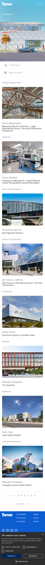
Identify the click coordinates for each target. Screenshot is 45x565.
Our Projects (21, 521)
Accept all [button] (11, 556)
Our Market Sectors (10, 37)
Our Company (21, 514)
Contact (36, 521)
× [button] (42, 534)
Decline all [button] (33, 556)
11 (28, 496)
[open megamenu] (33, 4)
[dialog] (22, 548)
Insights (36, 514)
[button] (4, 43)
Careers (36, 518)
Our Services (21, 518)
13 (34, 496)
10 (25, 496)
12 (31, 496)
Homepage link (7, 514)
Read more (9, 543)
